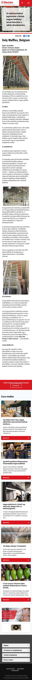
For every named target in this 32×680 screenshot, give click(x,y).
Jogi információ (10, 669)
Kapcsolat (16, 386)
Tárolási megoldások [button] (10, 655)
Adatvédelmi (20, 669)
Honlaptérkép (15, 670)
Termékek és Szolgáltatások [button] (13, 650)
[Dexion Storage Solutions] (7, 3)
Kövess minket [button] (8, 660)
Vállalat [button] (6, 645)
